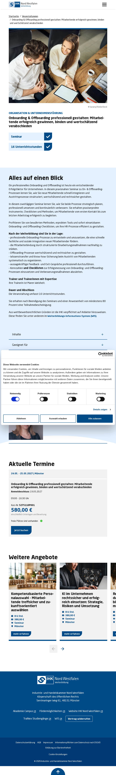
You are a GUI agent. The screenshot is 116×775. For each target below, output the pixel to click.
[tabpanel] (58, 508)
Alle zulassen (94, 418)
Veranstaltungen (30, 16)
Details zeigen (100, 409)
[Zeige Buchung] (58, 771)
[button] (62, 649)
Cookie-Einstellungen (58, 754)
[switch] (44, 399)
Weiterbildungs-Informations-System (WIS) (72, 316)
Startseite (14, 16)
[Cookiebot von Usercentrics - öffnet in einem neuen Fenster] (100, 354)
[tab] (58, 473)
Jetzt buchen (21, 530)
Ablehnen (21, 418)
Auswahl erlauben (58, 418)
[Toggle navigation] (104, 4)
